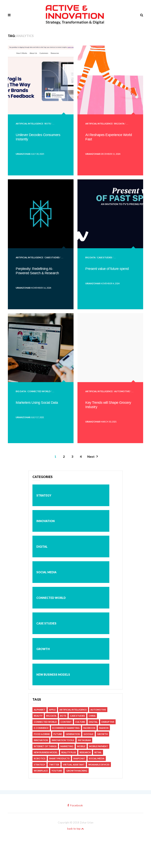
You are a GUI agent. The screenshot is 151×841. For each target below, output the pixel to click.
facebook (76, 805)
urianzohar (23, 154)
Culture (80, 722)
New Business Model (46, 752)
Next (91, 456)
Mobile (81, 746)
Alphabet (39, 709)
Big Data (119, 123)
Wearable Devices (99, 764)
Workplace (41, 770)
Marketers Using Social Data (37, 403)
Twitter (54, 764)
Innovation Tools (63, 740)
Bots (48, 123)
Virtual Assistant (74, 764)
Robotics (39, 758)
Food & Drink (42, 734)
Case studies (52, 257)
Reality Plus (68, 752)
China (92, 715)
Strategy (43, 495)
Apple (52, 709)
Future (57, 734)
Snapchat (79, 758)
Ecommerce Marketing (66, 728)
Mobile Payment (98, 746)
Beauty (38, 715)
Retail (98, 752)
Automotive (122, 391)
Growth (43, 649)
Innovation (45, 521)
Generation (73, 734)
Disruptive (107, 722)
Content (66, 722)
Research (85, 752)
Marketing (66, 746)
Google (88, 734)
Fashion (104, 728)
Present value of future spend (107, 269)
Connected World (39, 391)
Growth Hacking (76, 770)
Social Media (46, 572)
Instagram (84, 740)
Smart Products (59, 758)
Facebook (89, 728)
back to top (74, 828)
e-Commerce (41, 728)
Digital (42, 546)
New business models (53, 674)
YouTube (57, 770)
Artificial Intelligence (29, 123)
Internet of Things (45, 746)
